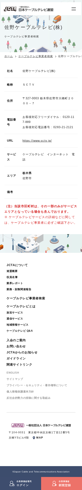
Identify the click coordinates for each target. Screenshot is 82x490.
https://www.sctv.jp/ (37, 140)
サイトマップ (15, 379)
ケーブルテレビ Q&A (20, 330)
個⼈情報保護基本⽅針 (20, 391)
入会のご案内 (16, 340)
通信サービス (15, 318)
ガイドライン (16, 358)
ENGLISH (13, 372)
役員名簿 (12, 277)
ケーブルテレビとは (21, 306)
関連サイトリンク (19, 364)
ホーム (8, 56)
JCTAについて (17, 265)
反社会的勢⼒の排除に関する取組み (29, 397)
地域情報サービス (18, 324)
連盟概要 (12, 271)
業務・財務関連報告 (19, 289)
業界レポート (15, 283)
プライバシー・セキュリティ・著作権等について (37, 385)
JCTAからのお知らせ (22, 352)
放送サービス (15, 312)
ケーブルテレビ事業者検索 (35, 56)
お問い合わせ (16, 346)
